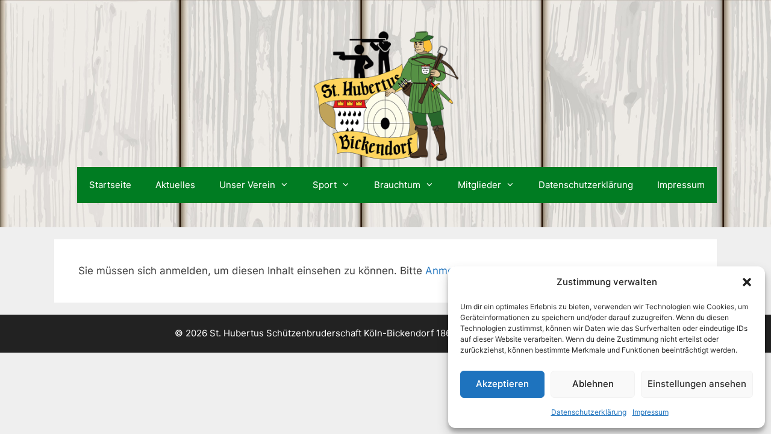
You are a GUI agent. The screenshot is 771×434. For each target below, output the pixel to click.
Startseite (110, 184)
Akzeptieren (502, 383)
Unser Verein (247, 184)
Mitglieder (479, 184)
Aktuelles (175, 184)
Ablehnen (593, 383)
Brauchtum (397, 184)
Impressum (650, 412)
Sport (325, 184)
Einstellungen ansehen (697, 383)
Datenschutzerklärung (588, 412)
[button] (747, 282)
